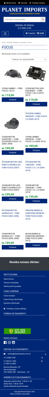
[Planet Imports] (24, 11)
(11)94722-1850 (10, 361)
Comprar (12, 99)
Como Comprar (9, 296)
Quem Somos (9, 279)
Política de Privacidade (12, 286)
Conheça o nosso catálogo (16, 309)
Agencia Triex (34, 394)
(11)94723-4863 (10, 364)
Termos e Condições (11, 283)
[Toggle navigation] (5, 33)
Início (3, 42)
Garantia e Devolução (12, 303)
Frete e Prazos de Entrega (13, 299)
